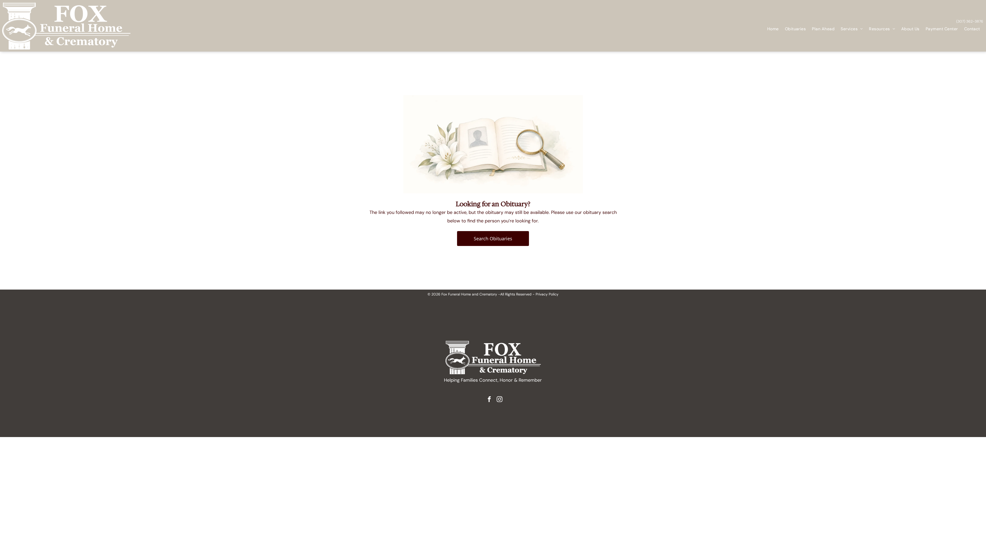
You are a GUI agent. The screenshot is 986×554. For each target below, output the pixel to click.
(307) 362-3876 (969, 21)
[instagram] (499, 400)
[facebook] (489, 400)
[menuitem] (773, 29)
